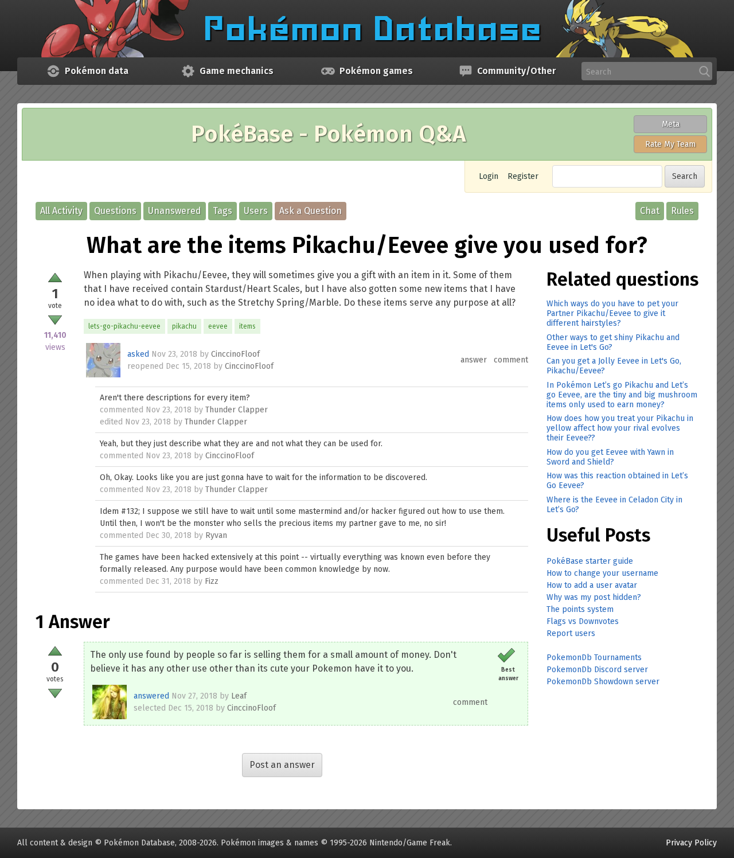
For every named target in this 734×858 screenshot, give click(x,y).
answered (151, 696)
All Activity (61, 210)
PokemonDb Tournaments (594, 657)
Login (488, 176)
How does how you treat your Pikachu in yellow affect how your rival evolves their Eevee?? (619, 428)
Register (522, 176)
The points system (580, 609)
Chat (649, 210)
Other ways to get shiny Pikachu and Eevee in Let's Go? (613, 342)
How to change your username (602, 573)
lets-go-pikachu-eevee (124, 326)
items (247, 326)
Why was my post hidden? (593, 597)
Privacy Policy (691, 843)
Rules (682, 210)
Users (256, 210)
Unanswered (174, 210)
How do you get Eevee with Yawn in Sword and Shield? (610, 457)
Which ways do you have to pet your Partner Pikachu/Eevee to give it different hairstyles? (612, 313)
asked (138, 354)
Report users (570, 633)
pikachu (184, 326)
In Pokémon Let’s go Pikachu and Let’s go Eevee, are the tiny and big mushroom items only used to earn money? (621, 395)
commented (121, 410)
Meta (671, 124)
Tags (222, 210)
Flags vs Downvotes (582, 621)
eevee (218, 326)
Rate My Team (670, 144)
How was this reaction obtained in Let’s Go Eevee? (617, 480)
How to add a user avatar (591, 585)
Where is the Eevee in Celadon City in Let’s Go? (614, 504)
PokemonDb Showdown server (602, 682)
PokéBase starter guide (589, 561)
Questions (115, 210)
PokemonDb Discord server (597, 669)
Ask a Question (310, 210)
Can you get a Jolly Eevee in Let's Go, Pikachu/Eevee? (613, 366)
